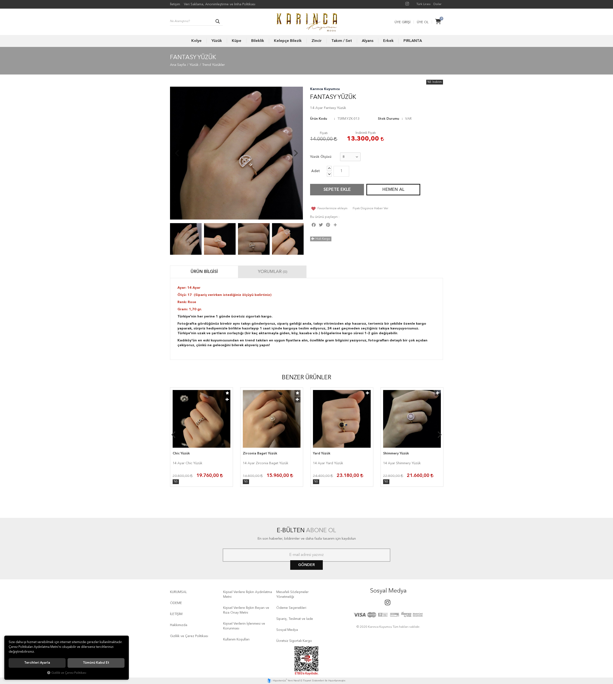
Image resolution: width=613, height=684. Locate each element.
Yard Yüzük (321, 453)
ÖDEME (176, 603)
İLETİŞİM (176, 614)
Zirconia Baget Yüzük (260, 453)
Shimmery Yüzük (396, 453)
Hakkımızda (178, 625)
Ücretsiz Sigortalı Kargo (294, 641)
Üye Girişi (402, 22)
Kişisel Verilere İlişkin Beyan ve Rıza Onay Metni (246, 610)
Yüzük (216, 41)
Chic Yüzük (181, 453)
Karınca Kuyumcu (325, 89)
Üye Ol (423, 22)
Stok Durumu (388, 118)
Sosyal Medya (287, 630)
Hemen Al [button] (393, 189)
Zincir (317, 41)
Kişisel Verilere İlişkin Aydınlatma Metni (247, 594)
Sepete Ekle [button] (337, 189)
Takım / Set (341, 41)
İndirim (437, 82)
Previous (177, 153)
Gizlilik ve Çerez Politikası (189, 636)
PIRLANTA (412, 41)
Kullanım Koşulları (236, 639)
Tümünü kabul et (96, 662)
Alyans (367, 41)
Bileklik (257, 41)
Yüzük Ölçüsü (320, 156)
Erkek (388, 41)
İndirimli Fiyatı (366, 133)
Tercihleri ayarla (37, 662)
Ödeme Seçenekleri (291, 608)
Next (296, 153)
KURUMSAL (178, 592)
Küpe (236, 41)
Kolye (196, 41)
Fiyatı (324, 133)
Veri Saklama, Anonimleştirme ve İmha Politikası (219, 4)
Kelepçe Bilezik (288, 41)
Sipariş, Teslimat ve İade (294, 619)
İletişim (175, 4)
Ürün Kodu (318, 118)
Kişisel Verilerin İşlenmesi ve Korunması (244, 626)
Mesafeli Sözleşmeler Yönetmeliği (292, 594)
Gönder (306, 565)
